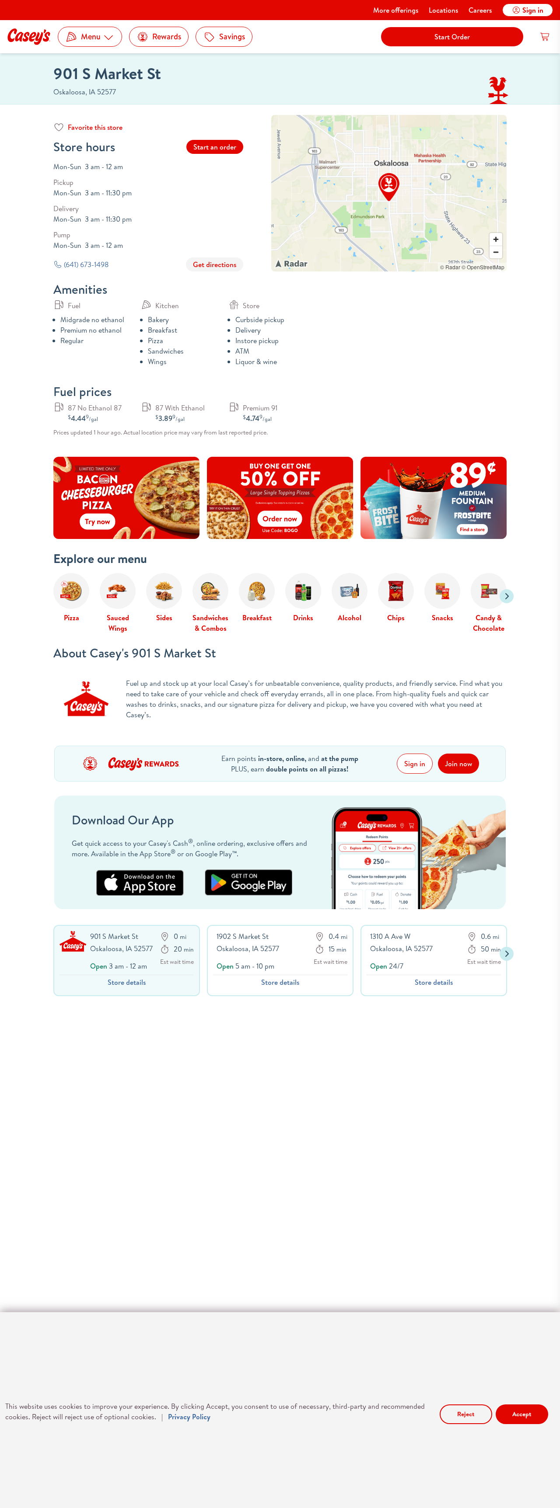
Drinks (303, 617)
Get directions (214, 264)
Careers (480, 10)
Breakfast (257, 617)
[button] (388, 187)
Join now (458, 763)
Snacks (442, 617)
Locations (443, 10)
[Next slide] (507, 596)
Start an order (214, 147)
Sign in (532, 10)
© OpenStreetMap (483, 267)
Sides (164, 617)
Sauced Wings (118, 623)
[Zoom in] (496, 239)
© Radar (450, 267)
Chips (396, 617)
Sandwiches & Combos (210, 623)
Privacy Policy (189, 1416)
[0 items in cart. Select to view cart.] (545, 37)
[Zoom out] (496, 252)
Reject (465, 1414)
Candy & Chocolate (488, 623)
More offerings (395, 10)
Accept (521, 1414)
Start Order (452, 37)
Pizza (71, 617)
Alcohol (349, 617)
